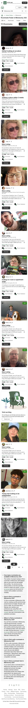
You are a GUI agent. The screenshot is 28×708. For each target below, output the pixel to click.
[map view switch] (14, 564)
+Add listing (23, 24)
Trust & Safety (7, 697)
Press (8, 691)
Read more (7, 419)
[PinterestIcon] (16, 685)
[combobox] (12, 11)
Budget (18, 20)
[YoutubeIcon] (14, 685)
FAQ (19, 689)
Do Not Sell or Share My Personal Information (14, 701)
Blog (5, 693)
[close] (2, 3)
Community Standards (18, 697)
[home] (2, 15)
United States (9, 15)
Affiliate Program (15, 691)
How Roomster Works (21, 699)
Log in (19, 7)
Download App (11, 693)
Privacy (3, 691)
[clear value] (22, 11)
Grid (4, 20)
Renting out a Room (9, 695)
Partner (5, 689)
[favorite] (2, 28)
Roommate (11, 20)
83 (19, 567)
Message (6, 69)
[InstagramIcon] (19, 685)
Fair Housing (23, 691)
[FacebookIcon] (9, 685)
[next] (25, 11)
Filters (24, 20)
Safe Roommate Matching (8, 699)
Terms (15, 689)
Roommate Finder (19, 695)
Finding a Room (20, 693)
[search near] (2, 11)
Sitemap (10, 689)
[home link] (2, 7)
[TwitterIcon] (11, 685)
